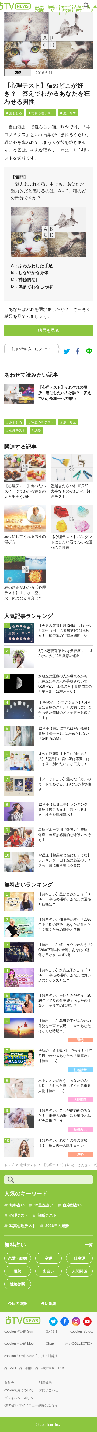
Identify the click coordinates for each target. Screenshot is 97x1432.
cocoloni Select (81, 1331)
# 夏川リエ (68, 113)
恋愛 (18, 73)
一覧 (89, 1245)
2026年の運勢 (57, 1225)
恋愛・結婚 (17, 1258)
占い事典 (48, 1303)
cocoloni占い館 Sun (18, 1331)
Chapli (51, 1344)
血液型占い (72, 1205)
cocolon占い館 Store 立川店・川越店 (31, 1356)
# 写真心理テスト (41, 113)
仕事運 (79, 1258)
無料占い (17, 1205)
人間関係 (79, 1271)
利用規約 (45, 1383)
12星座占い (43, 1205)
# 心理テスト (15, 430)
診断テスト (47, 1215)
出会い (48, 1271)
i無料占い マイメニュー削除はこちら (31, 1405)
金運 (48, 1258)
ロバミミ (51, 1331)
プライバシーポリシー (20, 1398)
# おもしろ (14, 113)
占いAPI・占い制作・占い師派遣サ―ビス (34, 1368)
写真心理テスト (22, 1225)
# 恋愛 (36, 430)
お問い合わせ (48, 1390)
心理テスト (18, 1215)
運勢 (17, 1271)
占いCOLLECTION (79, 1344)
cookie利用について (18, 1390)
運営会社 (10, 1383)
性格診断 (17, 1284)
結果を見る (48, 330)
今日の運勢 (17, 1303)
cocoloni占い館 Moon (20, 1344)
